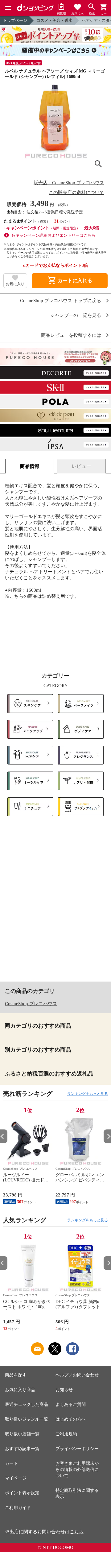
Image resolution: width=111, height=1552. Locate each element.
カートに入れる (69, 280)
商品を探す (16, 1375)
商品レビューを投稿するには (71, 335)
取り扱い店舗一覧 (22, 1434)
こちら (77, 1531)
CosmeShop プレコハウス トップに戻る (60, 300)
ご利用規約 (66, 1434)
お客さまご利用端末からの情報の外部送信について (77, 1469)
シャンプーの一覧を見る (75, 315)
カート (11, 1463)
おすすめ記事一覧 (22, 1448)
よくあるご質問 (71, 1404)
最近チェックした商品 (26, 1404)
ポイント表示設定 (22, 1493)
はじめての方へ (71, 1419)
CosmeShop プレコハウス (31, 1003)
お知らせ (64, 1389)
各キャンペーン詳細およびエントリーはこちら (53, 235)
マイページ (16, 1478)
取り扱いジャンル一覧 (26, 1419)
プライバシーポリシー (77, 1448)
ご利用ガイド (18, 1507)
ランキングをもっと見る (87, 1093)
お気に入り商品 (20, 1389)
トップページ (15, 20)
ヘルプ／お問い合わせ (77, 1375)
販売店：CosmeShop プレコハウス (69, 182)
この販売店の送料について (76, 192)
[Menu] (8, 8)
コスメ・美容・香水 (54, 20)
